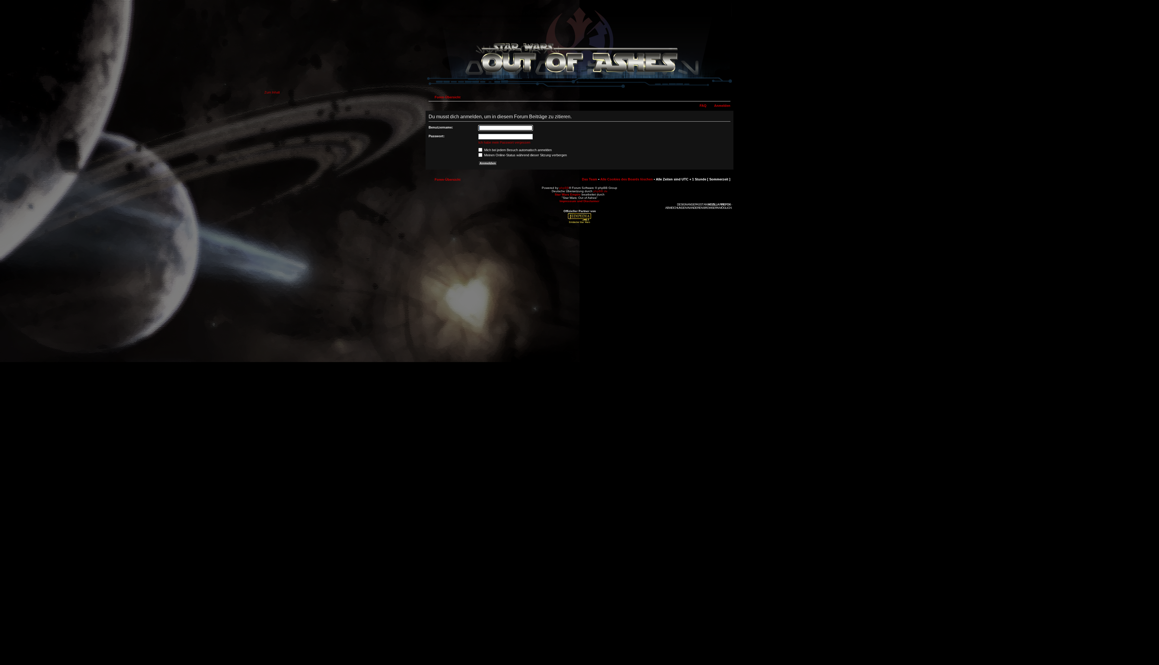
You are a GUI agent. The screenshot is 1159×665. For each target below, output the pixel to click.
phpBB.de (600, 191)
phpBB (564, 187)
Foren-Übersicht (448, 97)
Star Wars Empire (568, 194)
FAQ (703, 105)
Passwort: (437, 136)
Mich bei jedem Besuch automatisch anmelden (517, 150)
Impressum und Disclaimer (579, 201)
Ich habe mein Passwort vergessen (504, 142)
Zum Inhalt (272, 92)
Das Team (589, 179)
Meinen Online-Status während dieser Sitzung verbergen (525, 155)
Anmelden (722, 105)
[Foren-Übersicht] (579, 88)
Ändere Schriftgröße (726, 96)
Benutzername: (441, 127)
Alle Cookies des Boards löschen (626, 179)
